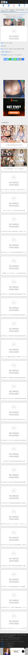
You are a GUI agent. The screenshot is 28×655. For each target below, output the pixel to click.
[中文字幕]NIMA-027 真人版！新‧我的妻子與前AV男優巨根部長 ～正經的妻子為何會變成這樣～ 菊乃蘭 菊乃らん (14, 440)
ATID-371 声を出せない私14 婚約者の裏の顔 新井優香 (14, 210)
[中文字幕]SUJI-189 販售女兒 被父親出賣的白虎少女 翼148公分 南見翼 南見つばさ (14, 419)
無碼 (23, 49)
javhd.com (22, 14)
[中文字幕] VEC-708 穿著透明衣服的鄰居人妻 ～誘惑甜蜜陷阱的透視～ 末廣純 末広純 (14, 586)
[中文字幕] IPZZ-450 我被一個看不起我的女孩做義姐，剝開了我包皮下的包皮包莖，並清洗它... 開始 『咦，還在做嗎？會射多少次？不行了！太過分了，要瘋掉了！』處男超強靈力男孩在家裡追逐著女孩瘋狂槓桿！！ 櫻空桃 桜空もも (14, 565)
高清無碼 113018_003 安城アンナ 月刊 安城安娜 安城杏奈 (14, 273)
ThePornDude (15, 17)
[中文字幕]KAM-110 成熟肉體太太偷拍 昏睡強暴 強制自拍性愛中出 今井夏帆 (14, 377)
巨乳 (15, 49)
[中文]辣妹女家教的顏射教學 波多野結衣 (14, 145)
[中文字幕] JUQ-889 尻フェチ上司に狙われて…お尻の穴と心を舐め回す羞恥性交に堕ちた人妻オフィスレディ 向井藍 (14, 523)
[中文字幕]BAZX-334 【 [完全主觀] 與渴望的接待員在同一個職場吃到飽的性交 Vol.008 (14, 252)
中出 (12, 49)
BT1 (11, 51)
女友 (5, 49)
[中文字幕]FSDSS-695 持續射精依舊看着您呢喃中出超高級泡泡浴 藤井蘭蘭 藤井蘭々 (14, 503)
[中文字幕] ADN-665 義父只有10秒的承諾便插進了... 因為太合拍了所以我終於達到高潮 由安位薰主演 (14, 544)
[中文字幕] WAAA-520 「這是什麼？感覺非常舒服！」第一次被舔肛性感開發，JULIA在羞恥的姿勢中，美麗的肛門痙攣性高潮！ (14, 607)
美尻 (20, 49)
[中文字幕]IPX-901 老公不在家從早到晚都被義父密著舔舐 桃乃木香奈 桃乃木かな (14, 315)
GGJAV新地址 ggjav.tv (9, 644)
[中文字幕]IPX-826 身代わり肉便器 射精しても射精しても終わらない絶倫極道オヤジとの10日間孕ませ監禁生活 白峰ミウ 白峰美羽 (14, 231)
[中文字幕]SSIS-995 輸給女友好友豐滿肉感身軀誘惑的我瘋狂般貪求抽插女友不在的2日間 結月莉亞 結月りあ (14, 482)
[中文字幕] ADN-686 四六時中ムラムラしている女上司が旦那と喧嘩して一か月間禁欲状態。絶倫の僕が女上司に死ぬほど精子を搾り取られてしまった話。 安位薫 (14, 628)
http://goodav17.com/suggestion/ (14, 54)
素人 (7, 49)
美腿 (18, 49)
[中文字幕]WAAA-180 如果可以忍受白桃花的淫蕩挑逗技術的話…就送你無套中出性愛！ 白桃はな (14, 335)
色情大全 (21, 17)
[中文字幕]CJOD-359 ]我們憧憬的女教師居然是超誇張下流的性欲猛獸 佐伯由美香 (14, 294)
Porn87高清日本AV (9, 646)
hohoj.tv (20, 16)
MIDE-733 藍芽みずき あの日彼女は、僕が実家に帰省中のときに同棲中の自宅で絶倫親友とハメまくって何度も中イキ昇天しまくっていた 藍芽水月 (14, 189)
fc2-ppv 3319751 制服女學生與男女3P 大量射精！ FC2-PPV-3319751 (14, 356)
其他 (5, 46)
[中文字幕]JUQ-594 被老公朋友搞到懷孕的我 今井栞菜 (14, 461)
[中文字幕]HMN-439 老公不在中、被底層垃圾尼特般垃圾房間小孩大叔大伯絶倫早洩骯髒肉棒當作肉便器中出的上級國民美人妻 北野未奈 (14, 398)
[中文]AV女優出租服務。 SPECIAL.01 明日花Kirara (14, 168)
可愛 (10, 49)
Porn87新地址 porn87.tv (10, 643)
